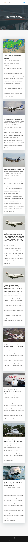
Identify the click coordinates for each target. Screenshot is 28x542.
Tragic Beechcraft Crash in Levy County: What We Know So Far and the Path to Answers (14, 346)
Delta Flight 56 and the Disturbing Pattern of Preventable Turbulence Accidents (12, 57)
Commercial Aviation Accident (11, 63)
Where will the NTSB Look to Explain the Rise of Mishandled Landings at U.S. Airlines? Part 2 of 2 (13, 484)
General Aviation (12, 447)
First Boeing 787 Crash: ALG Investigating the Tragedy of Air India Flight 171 (13, 391)
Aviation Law (18, 60)
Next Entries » (20, 526)
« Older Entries (7, 526)
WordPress (22, 540)
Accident (13, 60)
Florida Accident (13, 350)
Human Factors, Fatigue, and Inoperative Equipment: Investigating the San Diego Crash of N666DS (13, 441)
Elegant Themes (11, 540)
